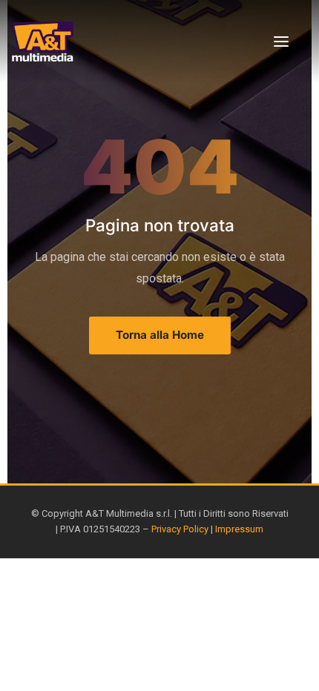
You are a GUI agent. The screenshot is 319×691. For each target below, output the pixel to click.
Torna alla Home (160, 335)
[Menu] (281, 41)
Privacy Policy (179, 529)
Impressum (239, 529)
